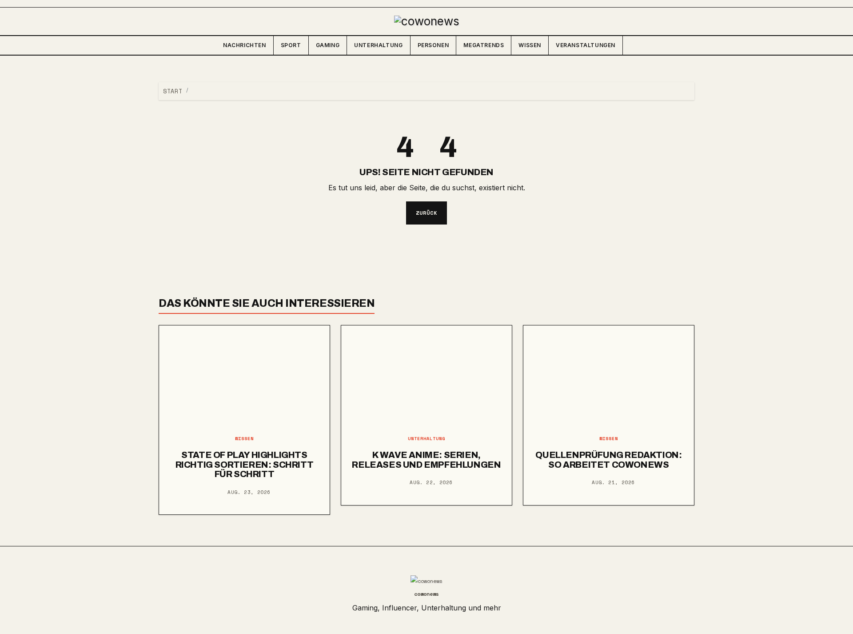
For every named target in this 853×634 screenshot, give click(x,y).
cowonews (426, 594)
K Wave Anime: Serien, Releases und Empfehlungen (426, 459)
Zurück (426, 213)
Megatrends (483, 45)
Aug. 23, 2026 (249, 492)
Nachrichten (244, 45)
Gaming (328, 45)
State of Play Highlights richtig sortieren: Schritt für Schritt (244, 464)
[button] (687, 45)
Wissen (529, 45)
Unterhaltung (378, 45)
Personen (433, 45)
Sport (291, 45)
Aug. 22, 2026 (431, 482)
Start (172, 91)
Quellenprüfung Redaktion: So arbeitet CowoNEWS (608, 459)
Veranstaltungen (585, 45)
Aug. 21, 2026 (613, 482)
